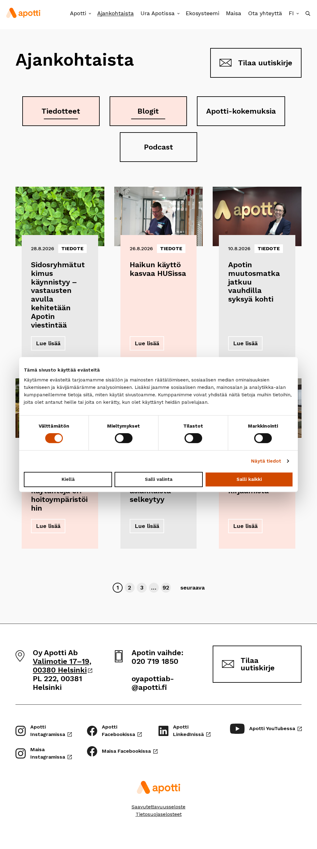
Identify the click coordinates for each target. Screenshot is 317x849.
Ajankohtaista (115, 13)
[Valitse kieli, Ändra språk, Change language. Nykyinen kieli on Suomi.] (298, 14)
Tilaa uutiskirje (265, 63)
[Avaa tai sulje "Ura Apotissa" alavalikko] (178, 14)
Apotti (78, 13)
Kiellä (68, 479)
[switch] (123, 438)
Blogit (148, 111)
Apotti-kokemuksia (241, 111)
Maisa (233, 13)
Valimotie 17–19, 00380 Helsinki (62, 665)
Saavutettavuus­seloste (158, 807)
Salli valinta (158, 479)
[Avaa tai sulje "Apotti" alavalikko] (90, 14)
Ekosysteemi (202, 13)
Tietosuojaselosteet (159, 814)
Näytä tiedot (266, 461)
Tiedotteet (60, 111)
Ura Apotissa (158, 13)
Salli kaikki (249, 479)
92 (166, 587)
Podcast (158, 147)
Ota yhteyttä (265, 13)
